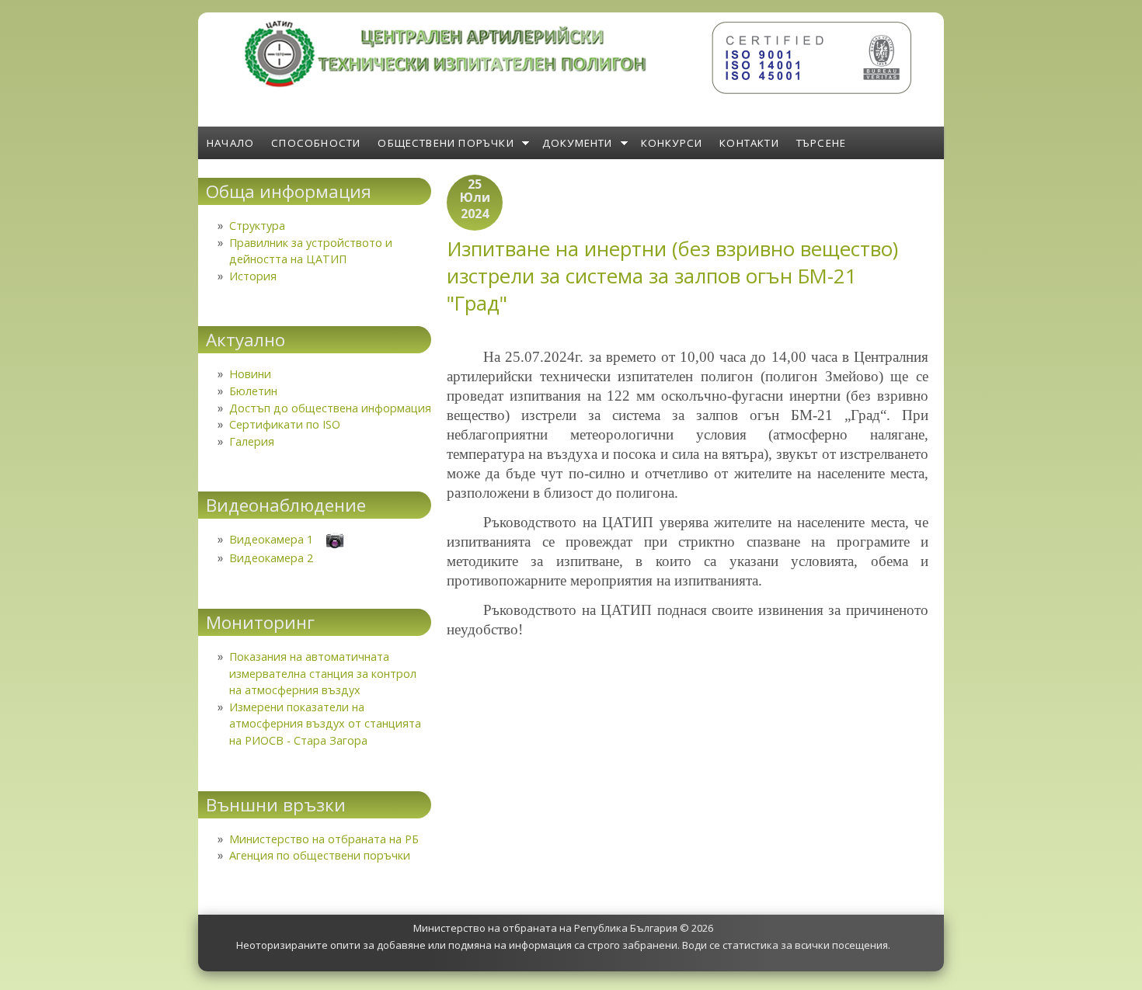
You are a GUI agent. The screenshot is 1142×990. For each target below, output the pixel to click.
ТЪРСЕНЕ (821, 143)
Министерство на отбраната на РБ (324, 839)
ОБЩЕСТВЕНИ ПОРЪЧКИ (446, 143)
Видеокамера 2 (271, 558)
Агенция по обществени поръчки (319, 855)
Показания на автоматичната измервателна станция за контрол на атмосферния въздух (322, 673)
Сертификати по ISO (284, 424)
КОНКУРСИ (672, 143)
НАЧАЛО (230, 143)
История (253, 276)
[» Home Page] (447, 83)
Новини (250, 373)
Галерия (251, 441)
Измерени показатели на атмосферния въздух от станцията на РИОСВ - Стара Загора (325, 724)
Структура (257, 225)
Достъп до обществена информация (330, 408)
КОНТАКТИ (749, 143)
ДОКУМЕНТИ (577, 143)
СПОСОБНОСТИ (315, 143)
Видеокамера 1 (271, 539)
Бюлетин (253, 391)
